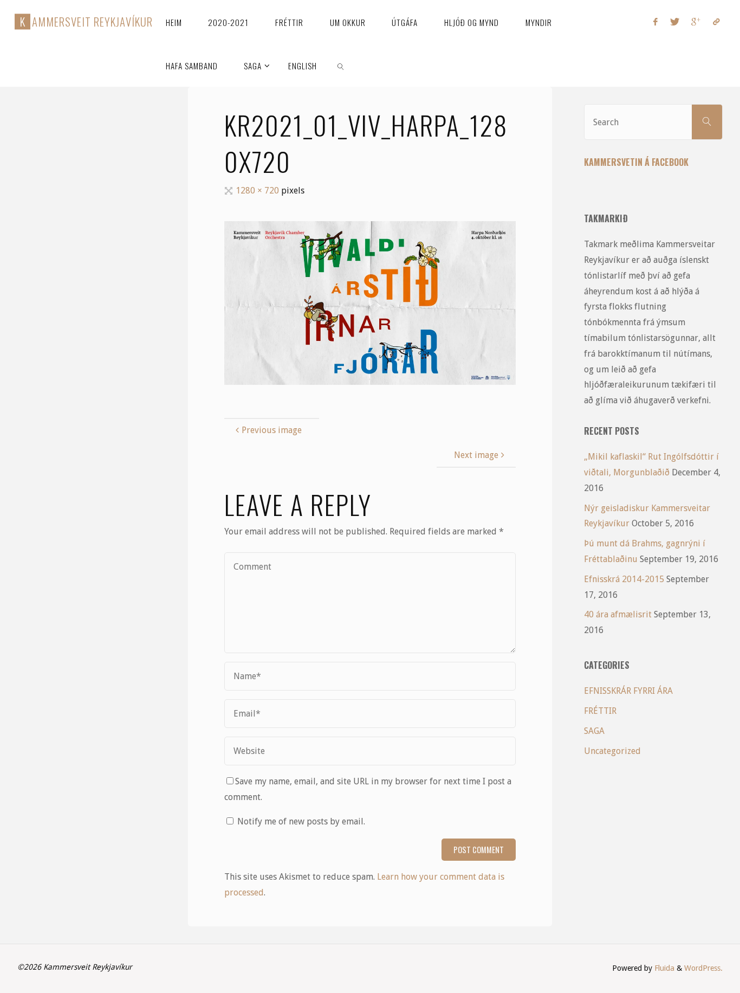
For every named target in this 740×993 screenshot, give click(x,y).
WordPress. (703, 968)
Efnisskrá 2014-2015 (624, 579)
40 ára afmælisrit (618, 614)
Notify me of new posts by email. (301, 821)
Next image (476, 455)
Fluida (663, 968)
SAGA (594, 731)
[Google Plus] (695, 21)
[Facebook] (655, 21)
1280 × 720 (258, 190)
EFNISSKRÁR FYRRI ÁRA (628, 691)
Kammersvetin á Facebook (636, 162)
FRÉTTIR (600, 711)
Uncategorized (612, 751)
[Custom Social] (715, 21)
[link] (341, 65)
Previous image (272, 430)
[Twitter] (674, 21)
